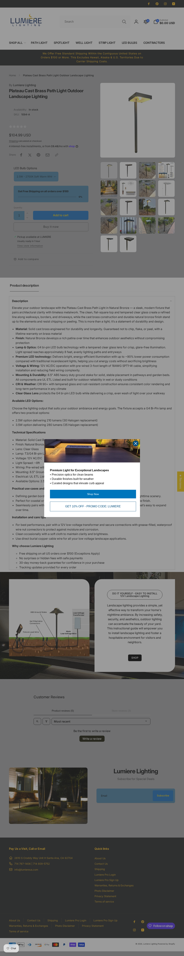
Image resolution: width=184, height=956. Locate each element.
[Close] (135, 443)
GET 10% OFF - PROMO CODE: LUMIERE (93, 506)
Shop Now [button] (93, 494)
